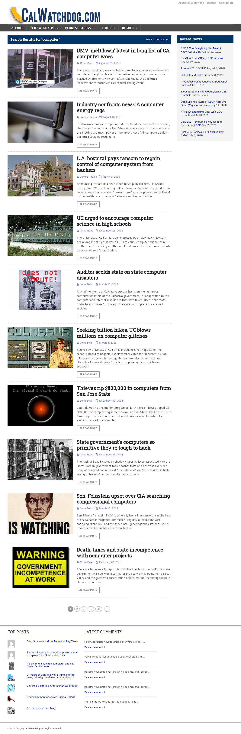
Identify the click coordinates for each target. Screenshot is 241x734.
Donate (211, 3)
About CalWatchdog (191, 3)
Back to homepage (157, 39)
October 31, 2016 (109, 63)
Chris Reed (86, 63)
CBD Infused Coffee (192, 74)
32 (98, 609)
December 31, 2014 (111, 400)
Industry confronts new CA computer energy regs (120, 107)
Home (19, 28)
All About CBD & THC (193, 68)
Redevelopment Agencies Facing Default (51, 696)
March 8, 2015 (108, 342)
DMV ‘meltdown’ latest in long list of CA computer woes (123, 53)
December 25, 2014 (111, 454)
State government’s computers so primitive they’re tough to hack (116, 445)
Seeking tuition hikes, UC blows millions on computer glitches (114, 333)
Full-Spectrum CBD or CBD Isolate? (202, 58)
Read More (90, 90)
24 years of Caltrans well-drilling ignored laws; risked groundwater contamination (51, 676)
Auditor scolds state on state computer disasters (122, 275)
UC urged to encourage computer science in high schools (115, 221)
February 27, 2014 (110, 562)
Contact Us (226, 3)
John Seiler (86, 284)
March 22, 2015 (108, 284)
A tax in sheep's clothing (41, 708)
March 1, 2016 (111, 176)
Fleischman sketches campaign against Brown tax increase (50, 665)
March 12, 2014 (108, 508)
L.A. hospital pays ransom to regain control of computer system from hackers (118, 164)
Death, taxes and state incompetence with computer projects (120, 552)
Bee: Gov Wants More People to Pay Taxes (52, 641)
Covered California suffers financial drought (52, 685)
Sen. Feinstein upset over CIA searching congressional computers (123, 499)
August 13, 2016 (112, 116)
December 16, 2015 (111, 230)
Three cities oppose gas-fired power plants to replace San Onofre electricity (52, 654)
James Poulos (88, 116)
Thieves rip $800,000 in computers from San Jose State (124, 391)
